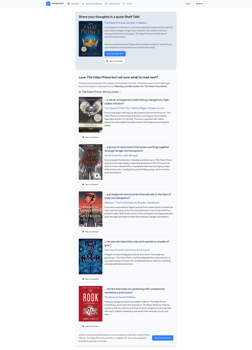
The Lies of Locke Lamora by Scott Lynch (127, 250)
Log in (188, 3)
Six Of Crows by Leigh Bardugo (121, 155)
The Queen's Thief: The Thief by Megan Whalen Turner (134, 108)
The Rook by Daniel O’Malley (119, 297)
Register (199, 3)
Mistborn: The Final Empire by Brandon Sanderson (132, 202)
